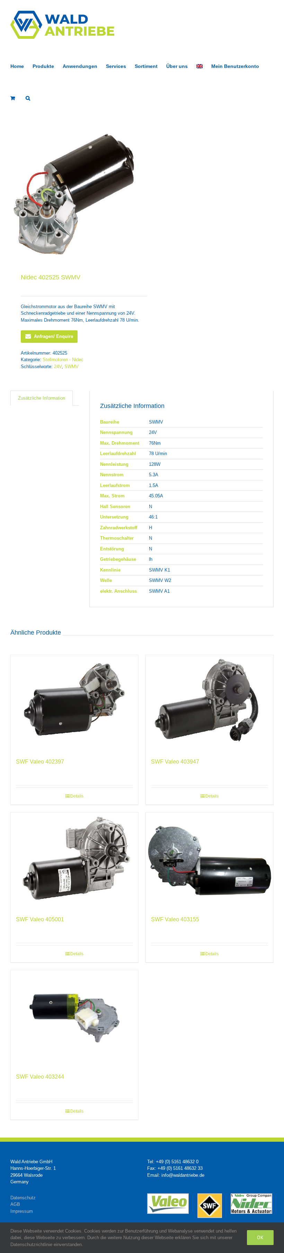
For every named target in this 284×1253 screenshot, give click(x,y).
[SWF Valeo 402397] (74, 703)
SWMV (71, 366)
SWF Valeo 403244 (40, 1077)
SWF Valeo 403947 (175, 762)
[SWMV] (73, 193)
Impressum (21, 1211)
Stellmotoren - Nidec (63, 359)
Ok (260, 1237)
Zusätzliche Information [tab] (41, 398)
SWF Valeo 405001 (40, 919)
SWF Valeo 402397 (40, 762)
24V (58, 366)
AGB (15, 1204)
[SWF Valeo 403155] (209, 860)
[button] (28, 97)
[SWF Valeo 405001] (74, 860)
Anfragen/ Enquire (53, 336)
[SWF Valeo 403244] (74, 1018)
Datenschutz (23, 1197)
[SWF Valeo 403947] (209, 703)
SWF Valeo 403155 (175, 919)
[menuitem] (199, 65)
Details (76, 796)
